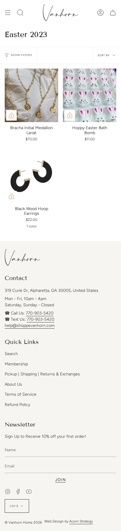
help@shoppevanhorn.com (30, 325)
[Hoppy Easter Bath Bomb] (89, 95)
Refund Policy (17, 404)
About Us (13, 384)
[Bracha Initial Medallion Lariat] (31, 95)
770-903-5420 (39, 313)
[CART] (112, 12)
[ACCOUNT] (100, 12)
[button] (20, 12)
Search (11, 353)
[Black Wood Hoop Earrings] (31, 176)
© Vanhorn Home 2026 (23, 522)
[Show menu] (7, 12)
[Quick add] (11, 115)
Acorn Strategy (81, 521)
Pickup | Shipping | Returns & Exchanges (42, 374)
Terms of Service (20, 394)
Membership (16, 364)
